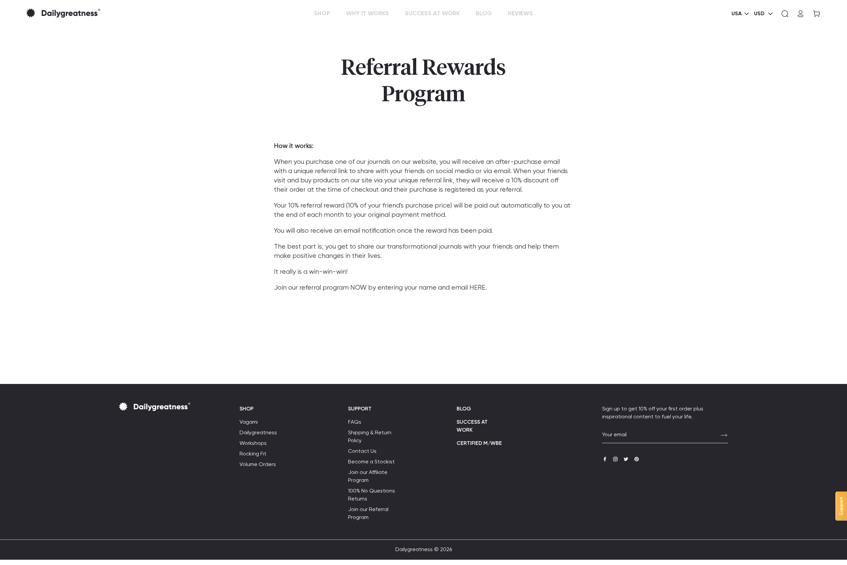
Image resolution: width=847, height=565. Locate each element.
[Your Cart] (815, 13)
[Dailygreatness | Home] (74, 14)
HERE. (478, 288)
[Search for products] (785, 13)
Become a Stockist (371, 462)
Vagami (249, 422)
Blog (464, 409)
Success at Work (472, 426)
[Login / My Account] (801, 13)
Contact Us (362, 451)
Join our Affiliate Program (367, 476)
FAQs (354, 422)
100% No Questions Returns (371, 495)
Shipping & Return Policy (369, 437)
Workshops (253, 443)
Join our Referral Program (368, 513)
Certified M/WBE (479, 443)
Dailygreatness (258, 433)
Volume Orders (258, 464)
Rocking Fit (253, 454)
